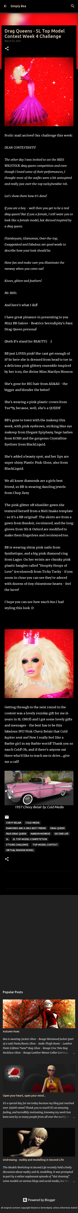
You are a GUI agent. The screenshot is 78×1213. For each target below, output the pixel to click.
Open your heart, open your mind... (24, 1095)
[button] (7, 48)
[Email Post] (7, 818)
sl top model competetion (30, 839)
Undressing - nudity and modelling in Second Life (33, 1159)
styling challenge (17, 844)
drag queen (57, 828)
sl (7, 839)
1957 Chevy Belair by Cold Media (39, 807)
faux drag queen (16, 833)
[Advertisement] (39, 940)
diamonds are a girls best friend (26, 828)
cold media (32, 822)
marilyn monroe (40, 833)
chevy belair (13, 822)
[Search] (72, 6)
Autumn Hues (11, 1031)
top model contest (45, 844)
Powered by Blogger (41, 1200)
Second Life (62, 833)
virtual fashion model (20, 850)
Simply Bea (18, 6)
